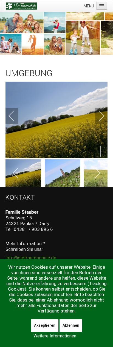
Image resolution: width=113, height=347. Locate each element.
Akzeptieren (44, 325)
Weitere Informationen (54, 336)
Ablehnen (71, 325)
